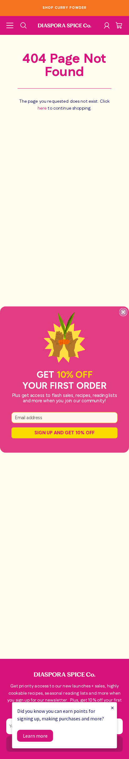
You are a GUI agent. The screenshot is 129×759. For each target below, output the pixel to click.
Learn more (35, 736)
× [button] (112, 708)
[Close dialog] (123, 312)
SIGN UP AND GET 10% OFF (64, 432)
